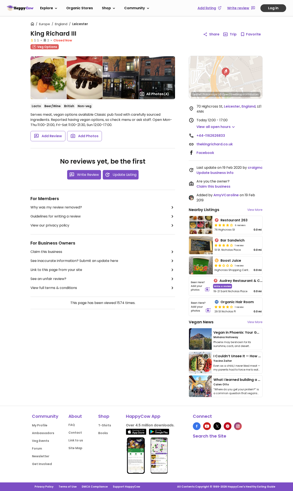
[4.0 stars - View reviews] (223, 307)
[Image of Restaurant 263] (201, 225)
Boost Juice (231, 260)
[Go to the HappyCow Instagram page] (238, 426)
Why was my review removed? (56, 207)
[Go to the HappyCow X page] (217, 426)
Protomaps (210, 94)
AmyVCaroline (226, 195)
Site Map (75, 448)
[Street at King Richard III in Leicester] (121, 77)
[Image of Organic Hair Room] (201, 307)
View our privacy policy (49, 225)
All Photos (157, 93)
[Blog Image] (200, 339)
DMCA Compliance (95, 486)
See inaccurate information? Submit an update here (74, 260)
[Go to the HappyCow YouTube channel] (207, 426)
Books (103, 433)
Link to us (75, 440)
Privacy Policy (44, 486)
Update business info (215, 172)
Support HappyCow (126, 486)
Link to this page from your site (56, 269)
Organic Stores (79, 8)
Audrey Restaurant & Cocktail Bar (249, 280)
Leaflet (197, 94)
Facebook (205, 152)
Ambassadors (43, 433)
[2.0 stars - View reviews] (223, 265)
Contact (75, 432)
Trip (233, 34)
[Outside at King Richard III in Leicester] (157, 77)
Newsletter (40, 456)
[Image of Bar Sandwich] (201, 245)
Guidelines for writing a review (55, 216)
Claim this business (46, 251)
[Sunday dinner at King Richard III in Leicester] (48, 77)
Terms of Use (68, 486)
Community (134, 8)
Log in (273, 8)
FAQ (71, 425)
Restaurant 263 (234, 220)
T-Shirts (104, 425)
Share (214, 34)
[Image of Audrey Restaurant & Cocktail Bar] (200, 286)
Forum (37, 448)
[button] (226, 73)
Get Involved (42, 464)
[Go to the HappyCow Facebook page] (197, 426)
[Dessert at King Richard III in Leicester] (85, 77)
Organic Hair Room (237, 301)
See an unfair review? (48, 278)
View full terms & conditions (53, 287)
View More (255, 210)
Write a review (222, 286)
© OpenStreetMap (230, 94)
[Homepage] (20, 8)
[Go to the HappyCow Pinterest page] (227, 426)
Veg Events (40, 441)
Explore (46, 8)
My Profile (39, 425)
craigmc (255, 167)
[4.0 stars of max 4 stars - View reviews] (223, 225)
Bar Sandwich (233, 240)
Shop (106, 8)
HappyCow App (143, 416)
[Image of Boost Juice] (201, 265)
